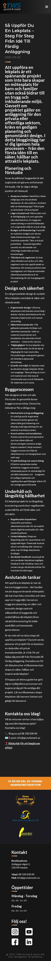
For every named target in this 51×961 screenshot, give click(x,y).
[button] (47, 7)
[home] (11, 7)
